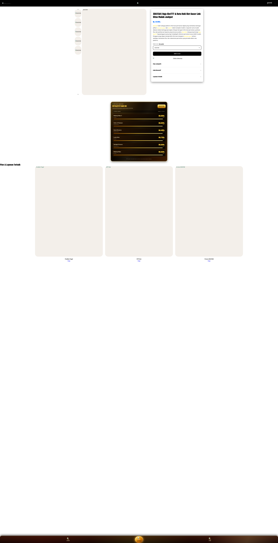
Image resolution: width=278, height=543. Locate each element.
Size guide (161, 44)
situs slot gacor (161, 28)
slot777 (170, 28)
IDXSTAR (269, 3)
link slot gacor (188, 36)
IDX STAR (184, 32)
